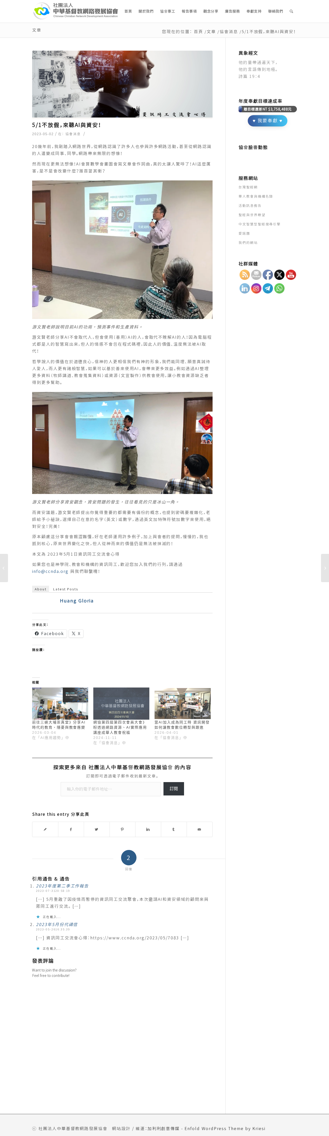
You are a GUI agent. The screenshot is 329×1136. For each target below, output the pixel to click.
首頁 (198, 31)
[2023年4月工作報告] (325, 568)
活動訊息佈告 (250, 205)
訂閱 (174, 788)
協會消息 (229, 31)
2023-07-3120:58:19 (53, 891)
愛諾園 (244, 233)
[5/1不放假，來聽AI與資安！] (122, 85)
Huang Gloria (77, 601)
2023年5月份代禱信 (57, 924)
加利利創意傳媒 (164, 1128)
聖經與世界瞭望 (252, 215)
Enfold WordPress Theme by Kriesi (225, 1128)
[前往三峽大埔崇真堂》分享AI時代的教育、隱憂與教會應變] (60, 704)
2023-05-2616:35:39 (53, 929)
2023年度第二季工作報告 (62, 886)
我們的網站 (248, 242)
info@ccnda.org (50, 571)
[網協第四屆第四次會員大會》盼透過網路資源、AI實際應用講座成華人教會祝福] (121, 704)
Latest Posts (65, 589)
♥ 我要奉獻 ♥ (268, 120)
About (41, 589)
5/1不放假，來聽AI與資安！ (67, 125)
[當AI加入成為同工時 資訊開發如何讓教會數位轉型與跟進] (182, 704)
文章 (36, 30)
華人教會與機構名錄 (256, 196)
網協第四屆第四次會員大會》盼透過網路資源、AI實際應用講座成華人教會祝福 (120, 727)
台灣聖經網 (248, 187)
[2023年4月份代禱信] (4, 568)
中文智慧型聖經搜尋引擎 (260, 224)
